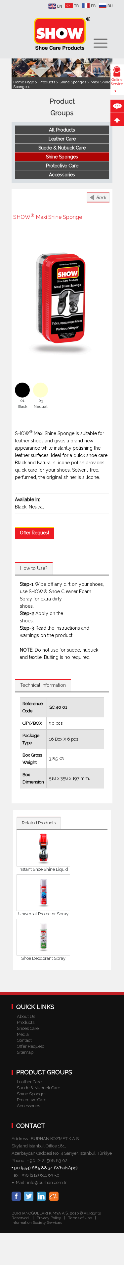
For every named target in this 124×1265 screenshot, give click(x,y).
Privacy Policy (49, 1218)
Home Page (24, 82)
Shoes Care (28, 1028)
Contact (24, 1040)
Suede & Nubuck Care (62, 147)
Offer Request (34, 532)
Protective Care (62, 165)
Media (23, 1034)
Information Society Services (37, 1222)
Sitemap (25, 1052)
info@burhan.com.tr (47, 1182)
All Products (62, 130)
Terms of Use (80, 1218)
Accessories (62, 174)
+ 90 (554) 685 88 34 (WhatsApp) (45, 1167)
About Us (26, 1016)
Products (25, 1022)
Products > (49, 82)
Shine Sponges (62, 156)
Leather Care (62, 138)
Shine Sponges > (75, 82)
